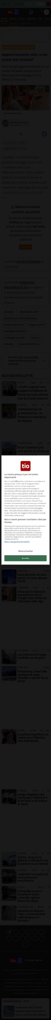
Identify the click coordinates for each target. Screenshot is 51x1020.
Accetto (25, 558)
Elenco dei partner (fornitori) (16, 542)
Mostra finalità (25, 551)
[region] (25, 510)
